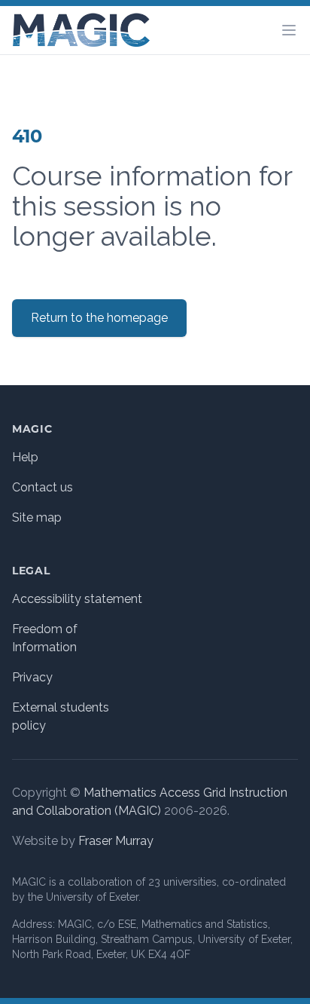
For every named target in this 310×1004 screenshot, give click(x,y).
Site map (37, 517)
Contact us (42, 487)
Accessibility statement (77, 599)
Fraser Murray (115, 841)
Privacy (32, 677)
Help (25, 457)
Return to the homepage (99, 318)
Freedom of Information (45, 638)
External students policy (60, 716)
